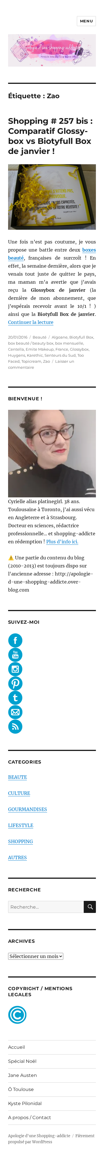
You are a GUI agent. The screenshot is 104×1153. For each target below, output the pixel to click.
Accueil (16, 1047)
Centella (16, 349)
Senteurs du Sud (60, 355)
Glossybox (79, 349)
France (61, 349)
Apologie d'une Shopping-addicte (39, 1135)
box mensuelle (69, 343)
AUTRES (17, 857)
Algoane (60, 337)
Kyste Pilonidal (25, 1103)
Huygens (16, 355)
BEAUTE (17, 777)
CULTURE (19, 793)
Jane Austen (22, 1075)
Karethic (35, 355)
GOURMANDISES (27, 809)
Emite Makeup (40, 349)
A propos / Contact (29, 1117)
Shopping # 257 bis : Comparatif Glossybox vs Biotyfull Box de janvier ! (50, 136)
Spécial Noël (22, 1061)
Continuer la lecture (30, 322)
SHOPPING (20, 841)
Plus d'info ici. (62, 541)
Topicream (31, 361)
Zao (46, 361)
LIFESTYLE (20, 825)
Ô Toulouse (21, 1089)
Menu (86, 21)
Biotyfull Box (81, 337)
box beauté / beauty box (30, 343)
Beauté (40, 337)
